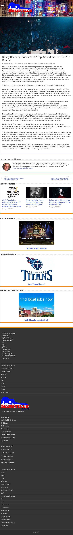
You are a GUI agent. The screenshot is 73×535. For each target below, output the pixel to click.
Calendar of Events (8, 339)
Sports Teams (6, 351)
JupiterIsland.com (7, 449)
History (4, 344)
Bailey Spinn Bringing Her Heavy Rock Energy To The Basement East (60, 202)
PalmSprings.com (7, 456)
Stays (3, 472)
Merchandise (5, 417)
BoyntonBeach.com (7, 446)
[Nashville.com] (36, 8)
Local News (5, 392)
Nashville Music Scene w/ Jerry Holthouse (42, 63)
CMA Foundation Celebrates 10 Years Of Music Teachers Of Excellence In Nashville (11, 203)
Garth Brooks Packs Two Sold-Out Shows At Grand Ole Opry (60, 178)
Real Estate (4, 423)
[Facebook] (35, 532)
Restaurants (6, 350)
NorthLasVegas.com (7, 453)
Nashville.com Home (8, 333)
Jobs (3, 346)
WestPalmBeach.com (8, 463)
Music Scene (6, 348)
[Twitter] (37, 532)
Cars (2, 478)
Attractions (5, 337)
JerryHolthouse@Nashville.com (23, 168)
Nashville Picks (7, 353)
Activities (5, 335)
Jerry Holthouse (8, 63)
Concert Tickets (7, 341)
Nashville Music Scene (8, 420)
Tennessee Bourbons (8, 355)
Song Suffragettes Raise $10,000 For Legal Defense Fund (14, 178)
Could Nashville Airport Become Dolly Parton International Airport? (35, 202)
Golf (3, 342)
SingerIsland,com (6, 459)
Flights (3, 475)
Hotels (3, 389)
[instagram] (39, 532)
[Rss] (34, 532)
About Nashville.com (8, 357)
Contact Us (5, 359)
